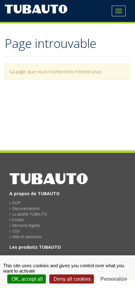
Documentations (26, 208)
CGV (16, 231)
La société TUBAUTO (29, 214)
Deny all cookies (71, 279)
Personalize (113, 279)
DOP (16, 203)
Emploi (18, 219)
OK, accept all (26, 279)
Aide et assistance (27, 236)
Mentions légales (26, 225)
